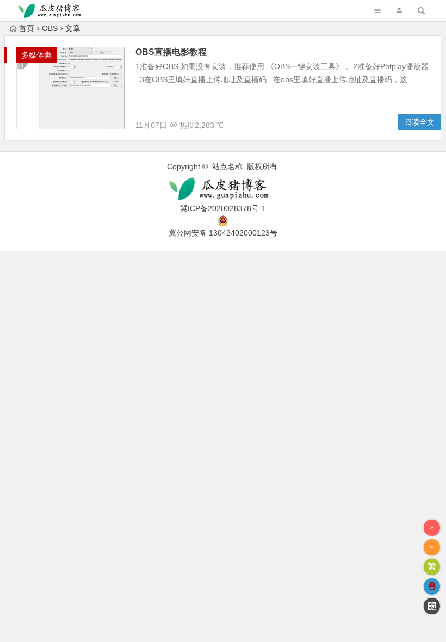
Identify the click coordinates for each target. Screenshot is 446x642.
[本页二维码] (432, 606)
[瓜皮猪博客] (223, 189)
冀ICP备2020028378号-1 (223, 208)
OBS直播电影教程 (171, 52)
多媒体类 (36, 55)
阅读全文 (419, 122)
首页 (26, 28)
